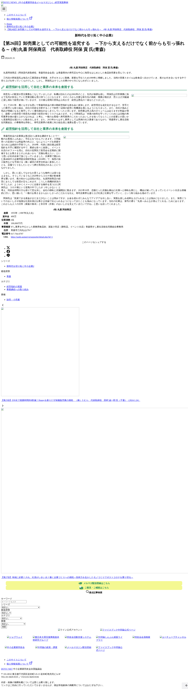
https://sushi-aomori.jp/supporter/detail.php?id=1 (32, 237)
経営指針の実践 (14, 286)
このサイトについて (16, 15)
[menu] (4, 9)
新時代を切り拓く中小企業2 (20, 26)
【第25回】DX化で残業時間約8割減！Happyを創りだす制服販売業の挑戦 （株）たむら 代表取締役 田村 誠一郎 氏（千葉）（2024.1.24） (70, 400)
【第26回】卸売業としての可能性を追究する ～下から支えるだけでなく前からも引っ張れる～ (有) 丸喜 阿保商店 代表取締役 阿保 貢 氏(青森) (79, 29)
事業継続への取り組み (18, 289)
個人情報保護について (18, 19)
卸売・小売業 (13, 299)
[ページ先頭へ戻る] (185, 686)
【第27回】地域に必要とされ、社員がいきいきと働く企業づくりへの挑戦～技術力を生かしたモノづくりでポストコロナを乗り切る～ (67, 577)
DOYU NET (7, 669)
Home (9, 24)
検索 (4, 627)
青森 (9, 276)
